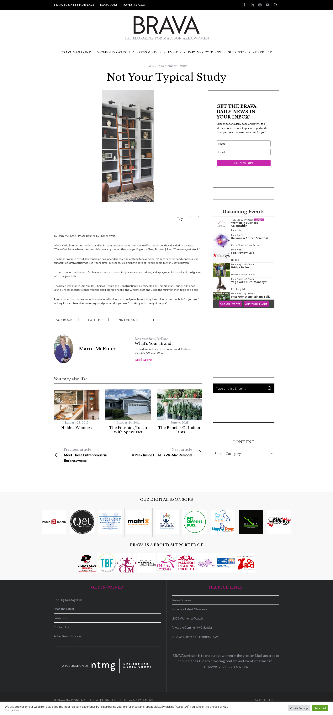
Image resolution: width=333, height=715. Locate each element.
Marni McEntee (97, 349)
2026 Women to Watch (187, 618)
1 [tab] (178, 216)
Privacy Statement (138, 700)
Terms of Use (111, 700)
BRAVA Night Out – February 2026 (195, 636)
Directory (109, 4)
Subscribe (60, 618)
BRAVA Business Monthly (74, 4)
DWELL (151, 66)
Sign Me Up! (243, 163)
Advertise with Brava (68, 636)
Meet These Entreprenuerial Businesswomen (85, 455)
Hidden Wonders (76, 428)
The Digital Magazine (68, 600)
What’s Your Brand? (154, 343)
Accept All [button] (320, 708)
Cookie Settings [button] (299, 708)
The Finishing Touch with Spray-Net (128, 430)
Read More (143, 359)
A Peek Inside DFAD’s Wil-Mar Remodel (162, 452)
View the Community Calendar (192, 627)
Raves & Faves (134, 4)
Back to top (263, 700)
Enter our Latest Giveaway (189, 609)
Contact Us (61, 627)
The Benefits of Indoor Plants (179, 430)
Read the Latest (64, 608)
